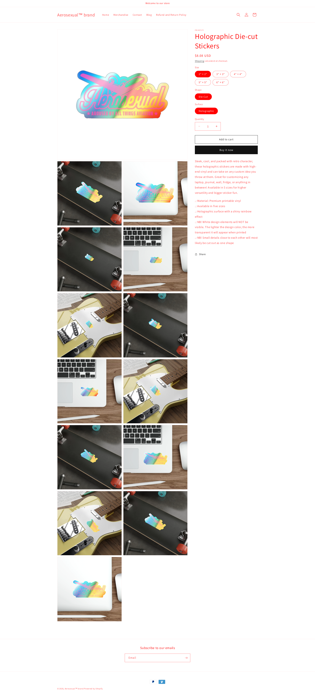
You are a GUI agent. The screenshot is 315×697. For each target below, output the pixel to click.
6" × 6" (220, 82)
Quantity (199, 119)
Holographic (206, 111)
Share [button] (202, 254)
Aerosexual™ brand (74, 688)
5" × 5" (203, 82)
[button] (238, 15)
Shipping (199, 60)
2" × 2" (203, 74)
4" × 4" (238, 74)
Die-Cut (203, 96)
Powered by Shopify (93, 688)
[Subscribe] (186, 658)
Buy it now (226, 149)
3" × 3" (220, 74)
